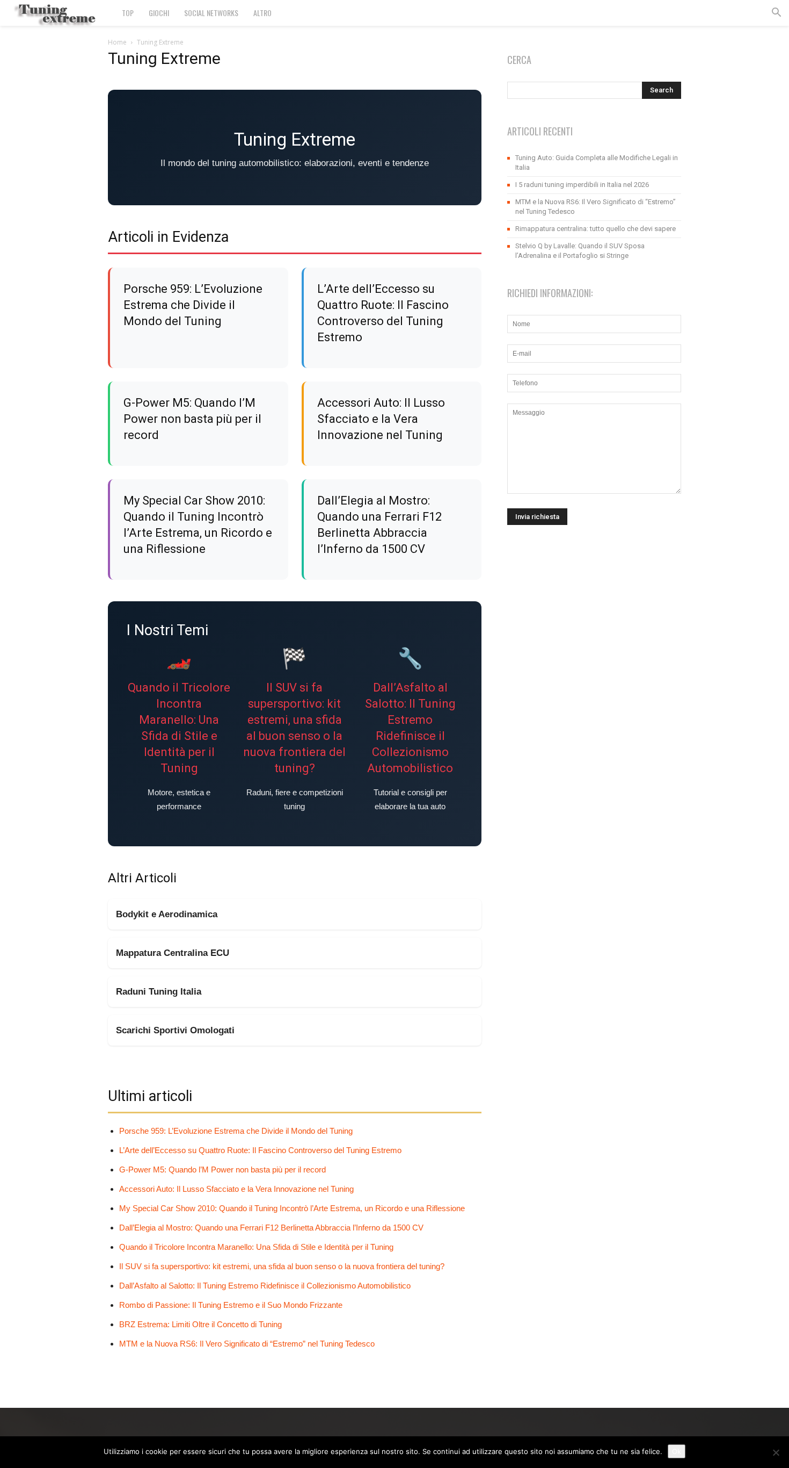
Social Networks (211, 12)
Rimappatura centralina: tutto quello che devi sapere (595, 229)
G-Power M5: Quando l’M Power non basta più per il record (192, 419)
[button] (776, 14)
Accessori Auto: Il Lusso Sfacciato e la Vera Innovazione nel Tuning (381, 419)
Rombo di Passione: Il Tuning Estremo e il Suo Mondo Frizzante (230, 1304)
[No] (775, 1452)
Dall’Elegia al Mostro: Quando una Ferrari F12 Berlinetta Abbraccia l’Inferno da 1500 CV (271, 1227)
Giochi (159, 12)
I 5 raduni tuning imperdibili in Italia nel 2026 (582, 185)
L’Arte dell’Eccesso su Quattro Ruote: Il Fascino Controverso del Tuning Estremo (260, 1150)
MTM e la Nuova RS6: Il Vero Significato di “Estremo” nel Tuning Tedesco (247, 1343)
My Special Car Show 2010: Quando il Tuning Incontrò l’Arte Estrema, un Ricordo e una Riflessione (292, 1208)
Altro (262, 12)
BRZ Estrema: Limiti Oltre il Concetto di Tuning (200, 1324)
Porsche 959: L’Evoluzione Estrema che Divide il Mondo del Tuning (192, 305)
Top (128, 12)
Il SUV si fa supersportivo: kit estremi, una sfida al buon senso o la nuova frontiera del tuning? (281, 1266)
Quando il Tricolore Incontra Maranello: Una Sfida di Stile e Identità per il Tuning (256, 1246)
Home (117, 42)
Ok (676, 1451)
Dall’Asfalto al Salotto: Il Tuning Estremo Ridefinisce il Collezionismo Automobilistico (265, 1285)
